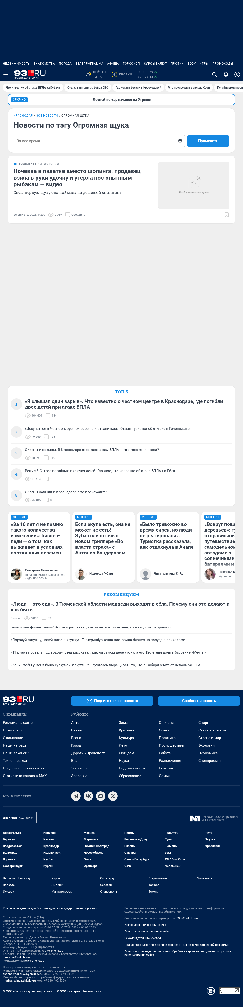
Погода (65, 63)
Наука (124, 761)
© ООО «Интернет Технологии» (79, 991)
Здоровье (79, 776)
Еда (74, 761)
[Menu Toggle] (5, 74)
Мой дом (126, 753)
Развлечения (170, 761)
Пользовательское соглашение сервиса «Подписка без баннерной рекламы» (176, 944)
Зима (123, 723)
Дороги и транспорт (88, 753)
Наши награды (15, 745)
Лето (123, 745)
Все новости (47, 115)
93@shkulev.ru (54, 950)
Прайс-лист (12, 730)
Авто (75, 723)
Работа (165, 753)
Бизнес (77, 730)
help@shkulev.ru (33, 960)
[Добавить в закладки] (226, 215)
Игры (204, 63)
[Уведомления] (226, 74)
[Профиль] (237, 74)
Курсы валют (155, 63)
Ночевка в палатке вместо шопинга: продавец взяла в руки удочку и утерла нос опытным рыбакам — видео (77, 178)
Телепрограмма (89, 63)
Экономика (208, 753)
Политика (167, 738)
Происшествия (171, 745)
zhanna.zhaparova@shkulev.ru (22, 974)
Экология (206, 745)
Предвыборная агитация (23, 768)
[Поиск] (214, 74)
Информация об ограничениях (145, 925)
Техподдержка (15, 761)
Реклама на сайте (18, 723)
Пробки (177, 63)
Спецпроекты (209, 761)
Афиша (113, 63)
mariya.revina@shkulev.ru (19, 980)
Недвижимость (16, 63)
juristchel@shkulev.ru (16, 957)
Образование (130, 776)
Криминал (127, 730)
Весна (76, 738)
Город (76, 745)
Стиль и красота (212, 730)
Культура (126, 738)
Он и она (166, 723)
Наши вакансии (16, 753)
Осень (164, 730)
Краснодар (23, 115)
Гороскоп (131, 63)
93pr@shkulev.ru (187, 918)
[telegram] (76, 796)
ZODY (192, 63)
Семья (164, 776)
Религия (166, 768)
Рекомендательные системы (143, 938)
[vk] (88, 796)
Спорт (203, 723)
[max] (100, 796)
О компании (13, 738)
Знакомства (44, 63)
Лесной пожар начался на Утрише (122, 100)
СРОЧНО (19, 99)
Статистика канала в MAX (25, 776)
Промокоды (222, 63)
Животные (80, 768)
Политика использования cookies (147, 931)
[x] (113, 796)
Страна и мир (209, 738)
